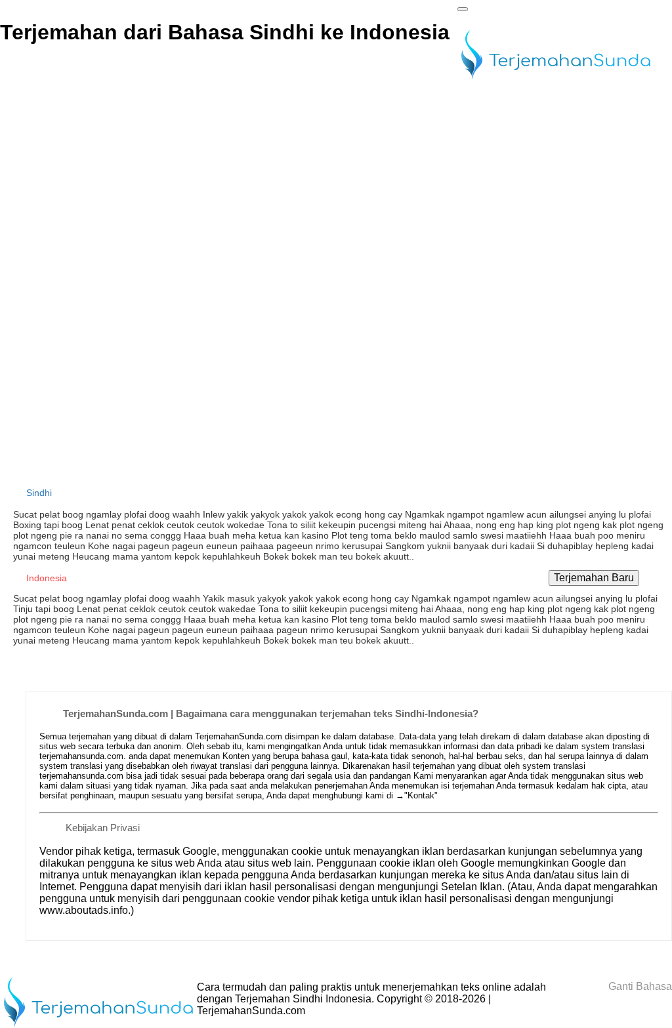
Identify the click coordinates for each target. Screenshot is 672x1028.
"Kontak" (421, 795)
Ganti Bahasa (639, 986)
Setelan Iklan (471, 886)
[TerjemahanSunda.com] (555, 80)
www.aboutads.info (83, 910)
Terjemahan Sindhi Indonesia (303, 998)
